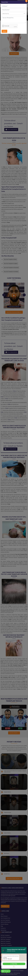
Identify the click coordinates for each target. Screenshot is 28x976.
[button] (14, 964)
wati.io (14, 967)
